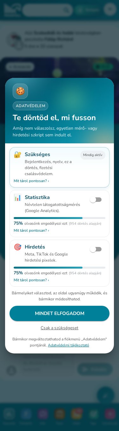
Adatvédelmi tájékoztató (68, 344)
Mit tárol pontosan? (31, 180)
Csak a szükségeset (59, 328)
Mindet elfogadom (59, 313)
